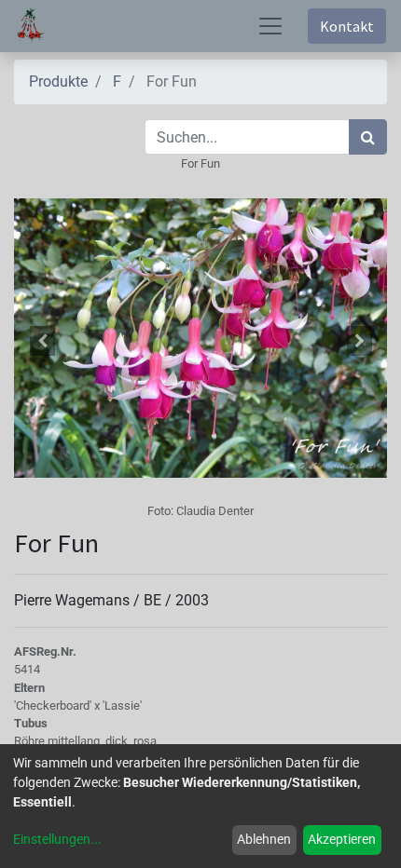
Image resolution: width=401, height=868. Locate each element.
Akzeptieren (342, 839)
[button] (42, 340)
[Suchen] (368, 137)
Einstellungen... (57, 839)
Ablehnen (264, 839)
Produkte (58, 81)
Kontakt (347, 26)
